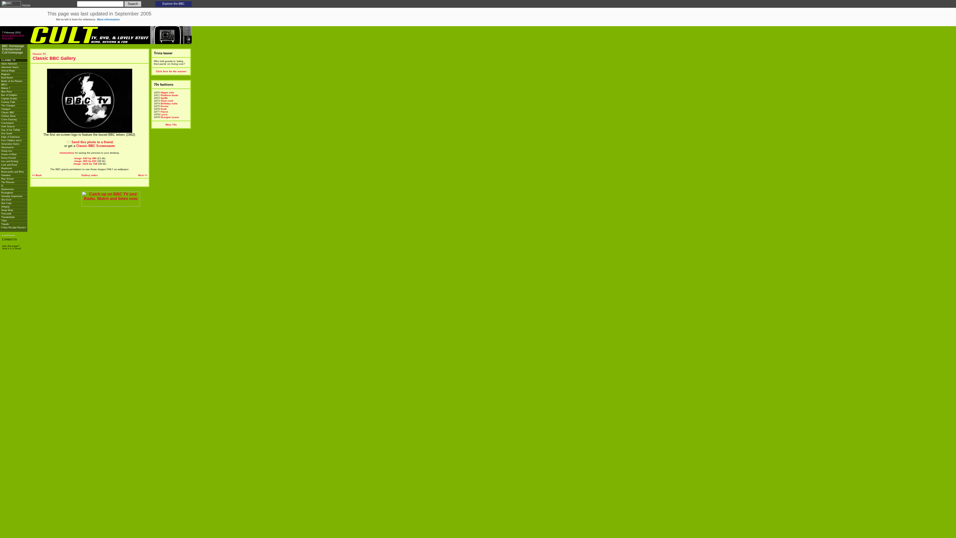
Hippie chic (167, 92)
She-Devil (6, 200)
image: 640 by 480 (85, 158)
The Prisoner (7, 182)
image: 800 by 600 (85, 161)
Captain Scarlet (9, 98)
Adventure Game (10, 67)
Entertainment (11, 49)
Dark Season (8, 126)
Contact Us (9, 239)
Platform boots (169, 95)
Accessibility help (13, 35)
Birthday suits (169, 103)
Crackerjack (7, 123)
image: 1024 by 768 (85, 163)
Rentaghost (7, 193)
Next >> (142, 175)
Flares (164, 111)
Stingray (5, 206)
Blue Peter (6, 91)
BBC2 (4, 84)
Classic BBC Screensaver (95, 146)
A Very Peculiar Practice (13, 227)
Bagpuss (5, 74)
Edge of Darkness (10, 137)
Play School (7, 179)
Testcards (6, 213)
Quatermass (7, 189)
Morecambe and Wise (12, 172)
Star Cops (6, 203)
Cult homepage (12, 52)
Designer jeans (170, 117)
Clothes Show (8, 116)
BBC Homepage (13, 46)
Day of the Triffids (10, 130)
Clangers (5, 109)
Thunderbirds (8, 217)
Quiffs (164, 98)
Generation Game (10, 144)
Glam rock (167, 100)
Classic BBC (7, 112)
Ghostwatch (7, 147)
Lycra (164, 114)
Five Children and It (11, 140)
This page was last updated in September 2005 (99, 16)
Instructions (67, 152)
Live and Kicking (9, 161)
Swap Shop (7, 210)
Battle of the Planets (11, 81)
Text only (7, 38)
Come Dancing (9, 119)
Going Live (6, 151)
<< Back (37, 175)
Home (25, 5)
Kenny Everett (8, 158)
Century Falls (8, 102)
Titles (4, 220)
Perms (165, 106)
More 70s (171, 124)
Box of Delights (9, 95)
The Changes (8, 105)
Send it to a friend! (11, 248)
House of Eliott (9, 154)
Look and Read (9, 165)
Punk (164, 109)
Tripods (5, 224)
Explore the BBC (173, 3)
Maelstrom (6, 168)
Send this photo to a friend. (92, 142)
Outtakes (6, 175)
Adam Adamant (9, 64)
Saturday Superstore (11, 196)
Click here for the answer (171, 71)
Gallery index (89, 175)
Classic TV (39, 54)
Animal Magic (8, 70)
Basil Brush (7, 77)
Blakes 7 (5, 88)
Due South (6, 133)
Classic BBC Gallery (54, 58)
